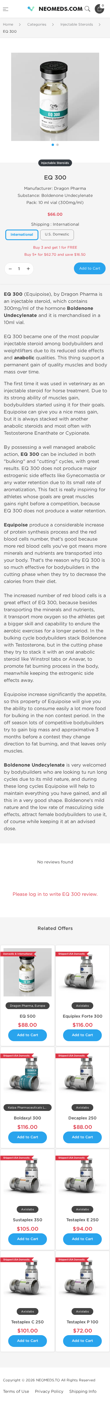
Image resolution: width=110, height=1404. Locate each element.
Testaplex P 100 (82, 1322)
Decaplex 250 (82, 1118)
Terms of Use (16, 1391)
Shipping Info (83, 1391)
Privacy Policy (49, 1391)
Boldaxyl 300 (27, 1118)
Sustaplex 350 (27, 1219)
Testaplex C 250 (27, 1322)
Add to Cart (89, 268)
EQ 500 (27, 1016)
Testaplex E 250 (82, 1219)
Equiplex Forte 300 (82, 1016)
